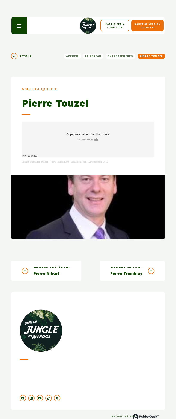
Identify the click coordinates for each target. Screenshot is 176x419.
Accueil (72, 56)
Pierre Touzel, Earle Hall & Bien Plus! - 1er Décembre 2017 (79, 162)
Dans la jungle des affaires (35, 162)
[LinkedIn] (31, 398)
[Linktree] (57, 398)
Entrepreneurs (120, 56)
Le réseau (93, 56)
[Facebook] (23, 398)
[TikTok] (48, 398)
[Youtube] (40, 398)
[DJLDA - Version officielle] (88, 25)
